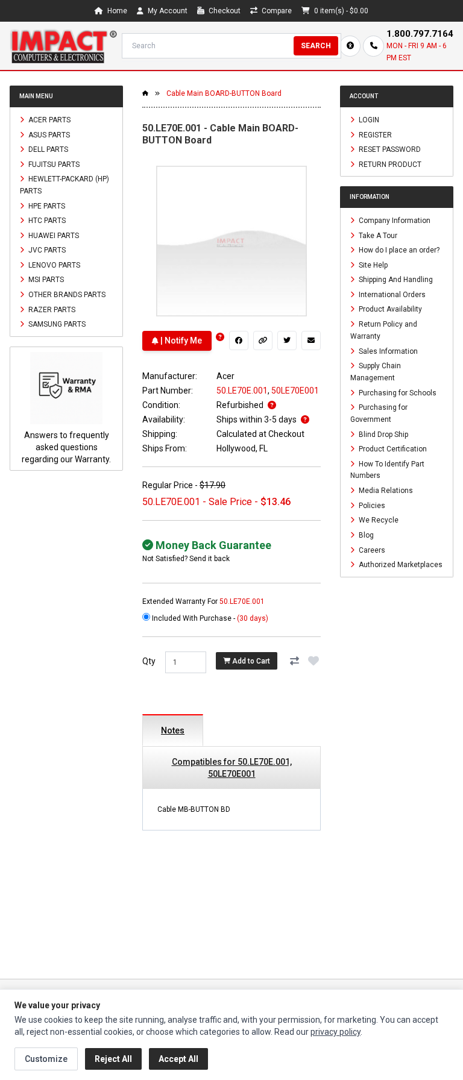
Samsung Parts (56, 324)
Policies (371, 505)
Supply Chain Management (375, 372)
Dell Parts (47, 149)
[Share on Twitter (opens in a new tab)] (287, 340)
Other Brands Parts (66, 294)
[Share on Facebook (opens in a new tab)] (238, 340)
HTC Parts (46, 220)
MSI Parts (45, 279)
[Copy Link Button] (262, 340)
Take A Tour (377, 235)
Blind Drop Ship (382, 434)
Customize (46, 1059)
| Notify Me (180, 340)
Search (316, 46)
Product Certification (392, 449)
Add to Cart (250, 661)
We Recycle (377, 520)
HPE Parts (46, 205)
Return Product (389, 164)
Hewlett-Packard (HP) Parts (64, 185)
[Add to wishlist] (313, 661)
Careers (371, 549)
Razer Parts (51, 309)
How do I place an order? (398, 250)
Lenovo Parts (53, 264)
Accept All (178, 1059)
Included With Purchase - (209, 618)
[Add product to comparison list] (294, 661)
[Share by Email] (311, 340)
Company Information (393, 220)
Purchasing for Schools (396, 392)
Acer (225, 376)
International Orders (391, 294)
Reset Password (389, 149)
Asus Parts (48, 134)
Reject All (113, 1059)
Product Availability (389, 309)
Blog (365, 535)
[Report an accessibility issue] (350, 46)
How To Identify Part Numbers (387, 469)
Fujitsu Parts (53, 164)
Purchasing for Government (379, 413)
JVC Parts (46, 250)
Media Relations (385, 490)
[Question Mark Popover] (220, 337)
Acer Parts (49, 120)
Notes (172, 730)
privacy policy (335, 1032)
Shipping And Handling (395, 279)
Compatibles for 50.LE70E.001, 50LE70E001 (232, 768)
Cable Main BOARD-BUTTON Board (224, 93)
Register (374, 134)
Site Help (372, 264)
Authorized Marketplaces (400, 564)
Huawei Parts (53, 235)
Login (368, 120)
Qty (149, 661)
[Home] (63, 46)
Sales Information (387, 351)
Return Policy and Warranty (383, 330)
